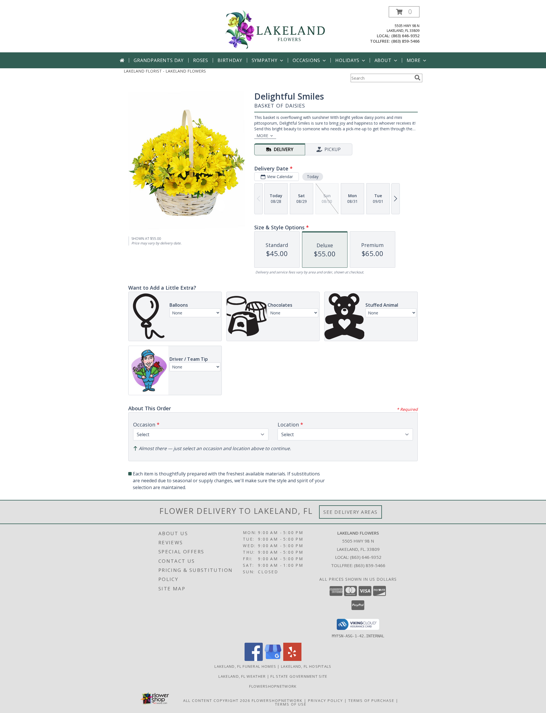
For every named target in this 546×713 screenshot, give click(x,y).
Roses (200, 60)
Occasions (306, 60)
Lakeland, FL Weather (242, 676)
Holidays (347, 60)
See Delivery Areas (350, 512)
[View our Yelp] (292, 659)
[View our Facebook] (254, 659)
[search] (417, 78)
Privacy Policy (325, 700)
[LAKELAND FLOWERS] (275, 29)
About (383, 60)
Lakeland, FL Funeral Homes (245, 666)
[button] (404, 11)
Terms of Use (291, 704)
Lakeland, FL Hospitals (306, 666)
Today (312, 176)
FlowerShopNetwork (277, 700)
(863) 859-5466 (405, 41)
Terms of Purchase (371, 700)
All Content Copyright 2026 (216, 700)
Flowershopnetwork (273, 686)
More (414, 60)
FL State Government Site (298, 676)
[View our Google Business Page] (273, 659)
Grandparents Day (159, 60)
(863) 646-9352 (405, 35)
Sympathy (265, 60)
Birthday (230, 60)
